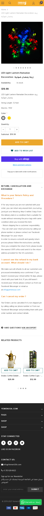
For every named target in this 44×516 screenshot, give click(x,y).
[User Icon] (33, 3)
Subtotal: (5, 135)
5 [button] (23, 67)
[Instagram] (16, 443)
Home (3, 10)
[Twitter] (9, 443)
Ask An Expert (29, 328)
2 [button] (16, 67)
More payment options (22, 165)
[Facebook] (3, 443)
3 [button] (18, 67)
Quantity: (5, 125)
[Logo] (22, 3)
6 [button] (25, 67)
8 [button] (30, 67)
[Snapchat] (22, 443)
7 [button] (27, 67)
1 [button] (13, 67)
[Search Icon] (10, 3)
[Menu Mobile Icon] (2, 3)
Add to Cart (11, 371)
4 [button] (20, 67)
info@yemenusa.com (11, 290)
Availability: (6, 83)
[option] (22, 43)
